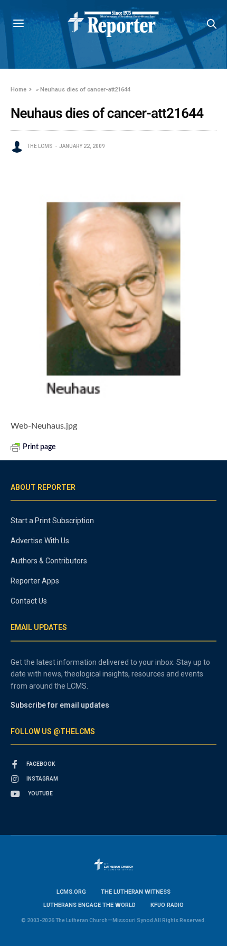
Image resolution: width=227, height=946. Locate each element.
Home (18, 89)
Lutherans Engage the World (89, 905)
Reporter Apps (35, 581)
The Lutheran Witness (136, 891)
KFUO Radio (167, 905)
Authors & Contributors (49, 561)
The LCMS (40, 146)
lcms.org (71, 891)
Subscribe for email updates (60, 705)
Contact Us (29, 601)
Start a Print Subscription (52, 520)
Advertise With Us (40, 540)
